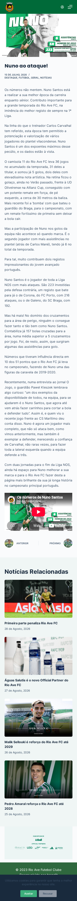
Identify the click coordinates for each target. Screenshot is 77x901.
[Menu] (70, 7)
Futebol (24, 77)
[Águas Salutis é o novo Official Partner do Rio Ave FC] (38, 656)
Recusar (48, 893)
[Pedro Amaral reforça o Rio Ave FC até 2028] (38, 779)
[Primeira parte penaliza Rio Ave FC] (38, 599)
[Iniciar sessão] (62, 7)
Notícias (46, 77)
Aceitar (28, 893)
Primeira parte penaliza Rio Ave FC (31, 623)
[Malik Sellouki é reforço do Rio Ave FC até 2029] (38, 718)
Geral (35, 77)
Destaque (11, 77)
